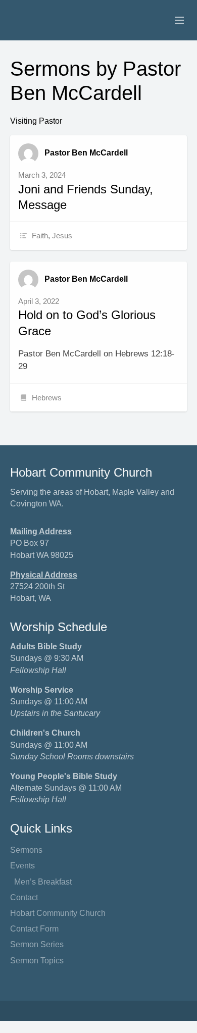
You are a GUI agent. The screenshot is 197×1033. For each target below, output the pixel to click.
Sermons (26, 850)
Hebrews (47, 397)
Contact (24, 897)
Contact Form (34, 928)
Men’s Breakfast (43, 881)
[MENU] (174, 20)
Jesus (62, 235)
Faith (40, 235)
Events (22, 865)
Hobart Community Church (58, 913)
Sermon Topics (37, 960)
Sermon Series (37, 944)
